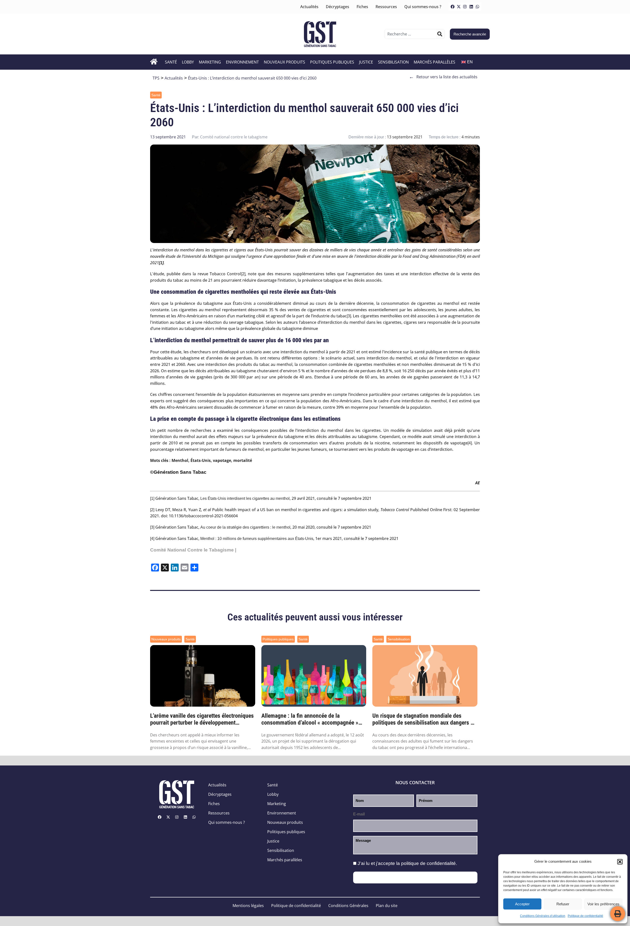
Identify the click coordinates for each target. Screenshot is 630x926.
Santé (171, 62)
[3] (349, 316)
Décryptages (337, 6)
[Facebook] (453, 7)
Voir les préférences (603, 904)
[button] (619, 861)
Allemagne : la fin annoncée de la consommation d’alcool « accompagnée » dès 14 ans (309, 719)
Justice (366, 62)
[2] (243, 274)
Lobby (188, 62)
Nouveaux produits (284, 62)
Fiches (362, 6)
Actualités (309, 6)
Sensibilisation (393, 62)
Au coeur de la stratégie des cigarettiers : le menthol (245, 527)
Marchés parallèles (434, 62)
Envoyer (415, 877)
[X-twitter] (459, 7)
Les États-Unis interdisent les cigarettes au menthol (245, 498)
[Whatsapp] (477, 7)
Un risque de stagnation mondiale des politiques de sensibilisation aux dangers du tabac (424, 719)
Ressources (386, 6)
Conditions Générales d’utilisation (542, 916)
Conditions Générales (348, 905)
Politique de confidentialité (585, 916)
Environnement (242, 62)
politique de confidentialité (428, 863)
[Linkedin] (471, 7)
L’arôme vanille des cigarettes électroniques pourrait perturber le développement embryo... (202, 719)
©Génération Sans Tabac (178, 472)
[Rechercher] (439, 34)
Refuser (562, 904)
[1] (152, 498)
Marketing (210, 62)
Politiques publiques (332, 62)
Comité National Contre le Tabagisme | (193, 549)
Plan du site (386, 905)
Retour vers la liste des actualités (443, 77)
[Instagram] (465, 7)
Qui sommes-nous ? (422, 6)
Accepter (522, 904)
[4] (470, 443)
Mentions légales (248, 905)
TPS (156, 78)
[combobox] (411, 34)
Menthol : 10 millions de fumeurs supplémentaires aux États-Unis (256, 538)
